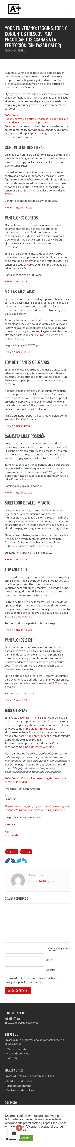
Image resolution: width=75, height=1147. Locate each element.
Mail (48, 960)
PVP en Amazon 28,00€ (18, 281)
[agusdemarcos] (14, 9)
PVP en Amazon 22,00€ (18, 352)
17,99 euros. (12, 194)
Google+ (18, 860)
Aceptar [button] (25, 1138)
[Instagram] (14, 1018)
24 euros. (27, 479)
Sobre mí (12, 1058)
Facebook (7, 860)
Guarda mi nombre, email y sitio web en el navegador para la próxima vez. (32, 980)
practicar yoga (39, 133)
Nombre (51, 950)
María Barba (12, 835)
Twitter (13, 860)
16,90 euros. (25, 616)
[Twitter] (7, 1018)
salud (27, 851)
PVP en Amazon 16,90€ (18, 629)
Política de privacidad (19, 1081)
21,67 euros (58, 683)
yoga (10, 94)
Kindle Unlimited (33, 747)
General (22, 50)
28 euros (29, 264)
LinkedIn (24, 860)
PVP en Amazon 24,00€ (18, 492)
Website (50, 970)
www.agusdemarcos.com (22, 1023)
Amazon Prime (30, 717)
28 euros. (47, 546)
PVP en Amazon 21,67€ (18, 700)
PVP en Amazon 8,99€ (17, 426)
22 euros (39, 335)
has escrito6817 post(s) (42, 881)
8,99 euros (35, 405)
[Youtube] (18, 1018)
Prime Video (30, 728)
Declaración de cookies (20, 1090)
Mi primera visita (17, 1049)
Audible (49, 747)
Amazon (13, 126)
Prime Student (40, 736)
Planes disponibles (18, 1053)
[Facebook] (11, 1018)
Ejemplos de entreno (19, 1086)
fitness (12, 851)
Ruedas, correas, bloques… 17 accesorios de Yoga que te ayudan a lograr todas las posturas (36, 120)
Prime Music (46, 728)
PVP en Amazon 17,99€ (18, 207)
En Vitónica (11, 115)
